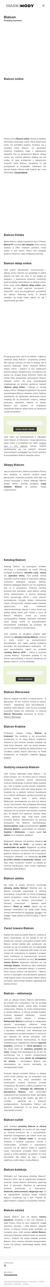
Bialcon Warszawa (12, 717)
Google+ (39, 912)
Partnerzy (17, 1284)
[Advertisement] (25, 50)
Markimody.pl (22, 1282)
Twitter (7, 915)
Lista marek (32, 1282)
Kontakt (25, 1284)
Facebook (29, 912)
